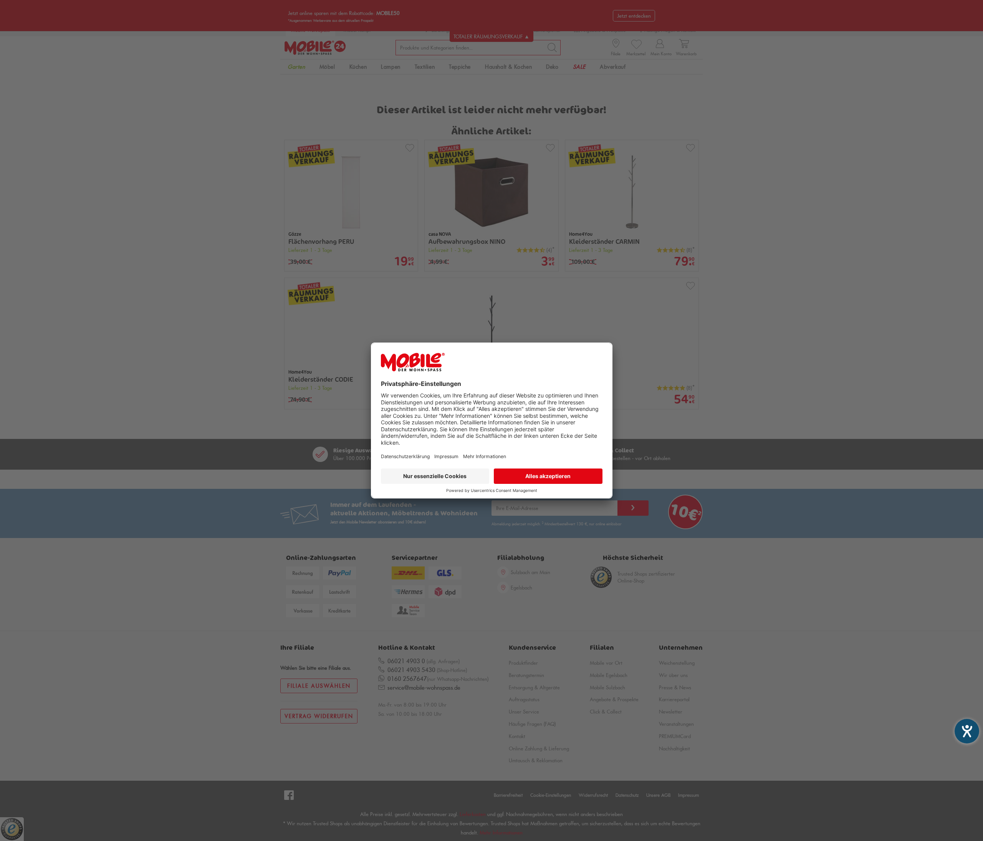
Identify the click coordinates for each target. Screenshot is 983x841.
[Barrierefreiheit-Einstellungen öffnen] (967, 731)
